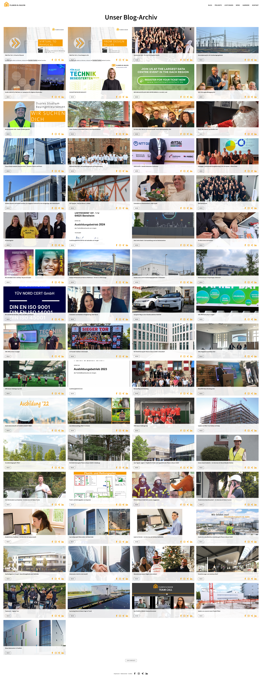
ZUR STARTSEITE (131, 660)
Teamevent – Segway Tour (12, 611)
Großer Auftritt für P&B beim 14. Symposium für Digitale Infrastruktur (23, 92)
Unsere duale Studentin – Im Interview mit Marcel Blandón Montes (215, 463)
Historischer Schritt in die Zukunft (78, 574)
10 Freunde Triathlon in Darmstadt (78, 351)
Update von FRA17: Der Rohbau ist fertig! (209, 426)
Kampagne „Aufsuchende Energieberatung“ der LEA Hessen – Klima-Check (217, 166)
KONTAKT (255, 5)
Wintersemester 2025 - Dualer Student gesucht (17, 129)
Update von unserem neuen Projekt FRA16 (209, 611)
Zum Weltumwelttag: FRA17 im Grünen (79, 426)
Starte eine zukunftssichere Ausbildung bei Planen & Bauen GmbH (215, 537)
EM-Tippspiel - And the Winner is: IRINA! (79, 203)
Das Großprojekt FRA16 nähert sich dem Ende (81, 537)
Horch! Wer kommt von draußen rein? (208, 129)
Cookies (130, 673)
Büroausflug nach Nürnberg (141, 389)
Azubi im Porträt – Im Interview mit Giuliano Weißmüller (149, 537)
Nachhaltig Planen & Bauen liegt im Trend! (80, 611)
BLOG (210, 5)
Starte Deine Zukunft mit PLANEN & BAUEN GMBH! (18, 426)
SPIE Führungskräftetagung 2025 (206, 92)
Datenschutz (124, 673)
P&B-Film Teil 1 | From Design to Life (79, 55)
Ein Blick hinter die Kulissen (205, 240)
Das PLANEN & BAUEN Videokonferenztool (145, 611)
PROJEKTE (218, 5)
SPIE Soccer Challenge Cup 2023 (13, 389)
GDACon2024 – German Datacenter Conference (146, 166)
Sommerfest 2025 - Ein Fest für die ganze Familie (146, 55)
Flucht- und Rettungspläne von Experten (80, 500)
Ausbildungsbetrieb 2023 (75, 389)
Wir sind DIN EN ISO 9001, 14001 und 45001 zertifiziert (19, 314)
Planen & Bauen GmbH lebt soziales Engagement (146, 500)
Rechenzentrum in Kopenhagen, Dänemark (209, 277)
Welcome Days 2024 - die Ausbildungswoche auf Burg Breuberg (85, 166)
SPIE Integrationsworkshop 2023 (206, 351)
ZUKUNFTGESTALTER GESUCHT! (77, 92)
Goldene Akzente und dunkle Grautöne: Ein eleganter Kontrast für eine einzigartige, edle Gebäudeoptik (32, 203)
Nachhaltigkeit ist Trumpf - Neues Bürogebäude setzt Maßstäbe (22, 574)
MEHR (8, 653)
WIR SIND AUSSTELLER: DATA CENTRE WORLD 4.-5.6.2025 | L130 (150, 92)
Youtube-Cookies (97, 60)
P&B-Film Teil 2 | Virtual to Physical (14, 55)
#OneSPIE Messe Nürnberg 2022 (206, 389)
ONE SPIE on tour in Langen (12, 351)
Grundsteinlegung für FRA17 (12, 463)
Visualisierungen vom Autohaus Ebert (208, 574)
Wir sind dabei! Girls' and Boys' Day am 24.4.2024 (18, 277)
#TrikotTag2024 (9, 240)
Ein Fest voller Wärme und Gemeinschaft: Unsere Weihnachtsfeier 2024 (152, 129)
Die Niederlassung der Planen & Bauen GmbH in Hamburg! (84, 463)
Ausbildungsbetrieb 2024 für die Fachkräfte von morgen (84, 240)
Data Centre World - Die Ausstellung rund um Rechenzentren (150, 240)
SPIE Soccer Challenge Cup (141, 426)
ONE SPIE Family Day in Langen (206, 314)
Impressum (117, 673)
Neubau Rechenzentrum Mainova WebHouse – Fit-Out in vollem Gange (87, 277)
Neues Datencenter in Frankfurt (13, 648)
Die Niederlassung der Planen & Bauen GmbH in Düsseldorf (149, 351)
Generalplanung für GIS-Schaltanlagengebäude (210, 55)
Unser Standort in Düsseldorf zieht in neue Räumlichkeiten (85, 129)
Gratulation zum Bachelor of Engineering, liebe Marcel (83, 314)
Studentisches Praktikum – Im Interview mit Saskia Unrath (20, 537)
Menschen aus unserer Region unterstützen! (145, 574)
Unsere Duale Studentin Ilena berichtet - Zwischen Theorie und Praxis (23, 166)
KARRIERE (246, 5)
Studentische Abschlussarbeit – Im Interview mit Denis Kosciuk (214, 500)
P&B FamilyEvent (202, 203)
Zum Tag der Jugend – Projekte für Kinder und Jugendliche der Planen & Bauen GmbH (156, 463)
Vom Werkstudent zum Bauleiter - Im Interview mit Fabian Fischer (22, 500)
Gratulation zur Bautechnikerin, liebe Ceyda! (145, 203)
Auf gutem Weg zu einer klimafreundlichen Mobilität (147, 314)
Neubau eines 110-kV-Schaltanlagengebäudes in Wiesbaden (149, 277)
